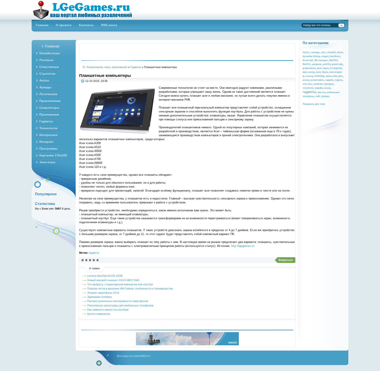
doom (340, 52)
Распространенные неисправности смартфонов (117, 301)
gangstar (317, 64)
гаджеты (94, 252)
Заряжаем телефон (99, 296)
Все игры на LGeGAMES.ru (133, 356)
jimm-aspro (323, 68)
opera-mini (331, 76)
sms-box (307, 84)
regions (339, 80)
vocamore (308, 88)
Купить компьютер (98, 313)
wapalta (319, 88)
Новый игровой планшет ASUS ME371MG (113, 280)
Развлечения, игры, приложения (107, 67)
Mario (325, 72)
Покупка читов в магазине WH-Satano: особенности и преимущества (130, 288)
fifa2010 (333, 60)
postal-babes (317, 80)
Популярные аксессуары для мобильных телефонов (120, 305)
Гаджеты (135, 67)
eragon (325, 56)
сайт (317, 96)
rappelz (329, 80)
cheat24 (331, 52)
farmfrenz (335, 56)
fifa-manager (321, 60)
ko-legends (336, 68)
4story (306, 52)
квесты (321, 92)
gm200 (326, 64)
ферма (325, 96)
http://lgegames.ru (242, 246)
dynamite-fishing (311, 56)
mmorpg (319, 75)
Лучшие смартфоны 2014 (103, 292)
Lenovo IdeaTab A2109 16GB (104, 275)
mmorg (309, 76)
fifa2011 (307, 64)
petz (340, 76)
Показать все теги (314, 104)
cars (323, 52)
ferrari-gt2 (308, 60)
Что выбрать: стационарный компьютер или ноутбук (120, 284)
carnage (315, 52)
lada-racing (308, 72)
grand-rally (337, 64)
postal (306, 80)
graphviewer (309, 68)
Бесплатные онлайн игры (85, 10)
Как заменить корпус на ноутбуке (108, 309)
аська (327, 88)
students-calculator (323, 84)
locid (318, 72)
